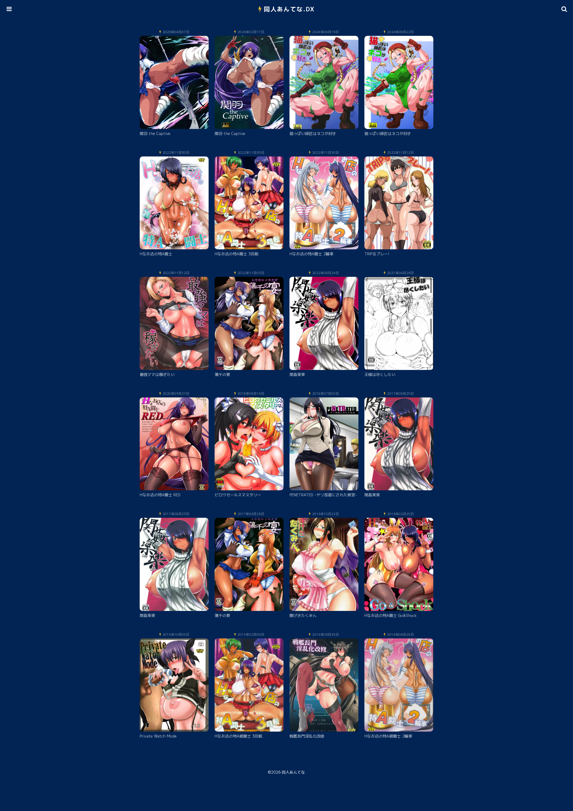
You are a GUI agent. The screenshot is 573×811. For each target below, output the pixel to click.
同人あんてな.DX (289, 9)
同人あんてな (293, 772)
